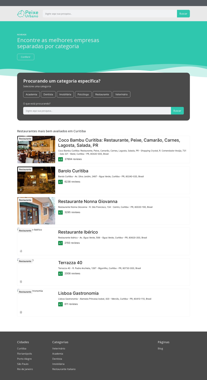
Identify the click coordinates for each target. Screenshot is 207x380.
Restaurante (102, 94)
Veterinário (121, 94)
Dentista (48, 94)
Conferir (25, 57)
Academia (31, 94)
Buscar (183, 13)
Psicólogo (83, 94)
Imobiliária (65, 94)
